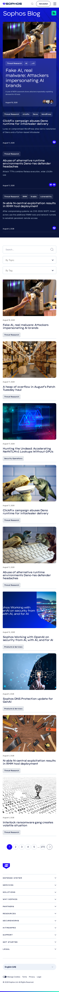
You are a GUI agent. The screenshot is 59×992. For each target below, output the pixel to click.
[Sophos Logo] (12, 4)
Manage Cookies (13, 977)
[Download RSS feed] (50, 13)
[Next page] (49, 847)
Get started (43, 4)
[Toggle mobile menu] (54, 3)
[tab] (29, 878)
